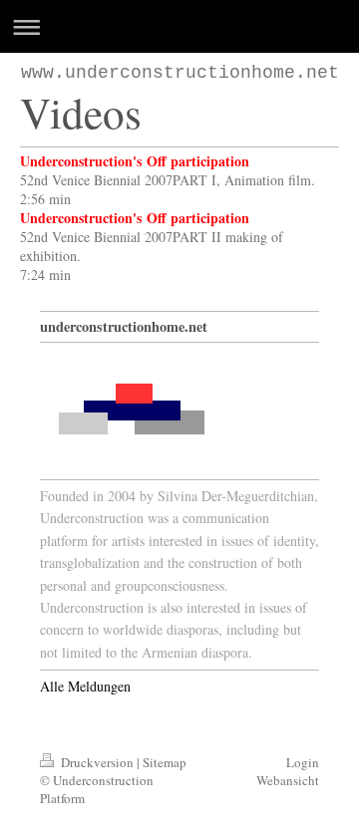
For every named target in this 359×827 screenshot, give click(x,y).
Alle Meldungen (85, 686)
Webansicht (287, 780)
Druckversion (97, 762)
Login (302, 762)
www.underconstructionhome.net (180, 73)
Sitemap (164, 762)
